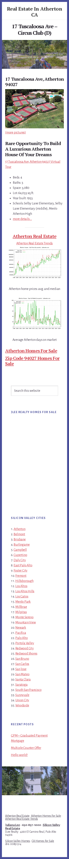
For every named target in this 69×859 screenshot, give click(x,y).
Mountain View (25, 622)
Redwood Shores (26, 653)
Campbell (20, 550)
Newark (20, 627)
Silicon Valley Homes (17, 840)
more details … (22, 219)
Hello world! (19, 755)
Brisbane (19, 539)
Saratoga (21, 684)
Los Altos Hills (24, 591)
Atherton (19, 529)
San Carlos (22, 664)
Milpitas (21, 612)
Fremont (20, 576)
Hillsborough (24, 581)
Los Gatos (21, 596)
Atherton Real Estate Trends (34, 243)
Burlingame (22, 544)
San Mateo (22, 674)
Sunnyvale (22, 695)
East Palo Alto (23, 565)
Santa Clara (23, 679)
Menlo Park (23, 601)
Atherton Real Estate (34, 236)
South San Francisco (28, 690)
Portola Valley (24, 643)
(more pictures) (15, 132)
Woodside (22, 705)
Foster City (20, 570)
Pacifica (20, 633)
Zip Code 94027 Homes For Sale (32, 361)
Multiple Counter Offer (26, 748)
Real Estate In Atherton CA (34, 11)
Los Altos (21, 586)
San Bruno (22, 659)
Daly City (20, 560)
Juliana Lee (12, 825)
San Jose (20, 669)
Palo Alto (21, 638)
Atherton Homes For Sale (31, 351)
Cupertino (20, 555)
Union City (22, 700)
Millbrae (21, 607)
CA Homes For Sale (43, 840)
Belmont (19, 534)
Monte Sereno (24, 617)
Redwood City (24, 648)
